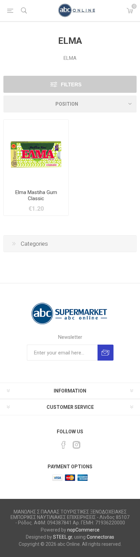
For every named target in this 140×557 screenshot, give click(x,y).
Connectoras (100, 537)
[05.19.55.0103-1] (36, 152)
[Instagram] (76, 444)
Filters (71, 84)
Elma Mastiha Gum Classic (36, 195)
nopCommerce (83, 530)
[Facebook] (63, 444)
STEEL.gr (62, 537)
